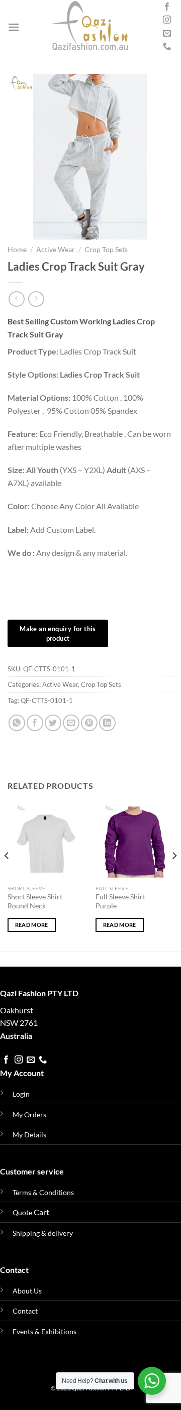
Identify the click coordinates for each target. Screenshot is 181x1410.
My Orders (29, 1114)
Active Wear (55, 250)
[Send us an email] (167, 33)
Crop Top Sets (106, 250)
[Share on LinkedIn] (107, 723)
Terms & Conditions (43, 1192)
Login (21, 1094)
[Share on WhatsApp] (17, 723)
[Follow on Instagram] (167, 20)
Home (17, 250)
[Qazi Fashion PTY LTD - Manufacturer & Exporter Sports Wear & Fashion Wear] (90, 27)
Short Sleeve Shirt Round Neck (35, 901)
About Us (27, 1290)
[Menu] (14, 27)
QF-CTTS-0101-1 (47, 700)
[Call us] (167, 46)
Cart (31, 1212)
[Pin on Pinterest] (89, 723)
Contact (25, 1311)
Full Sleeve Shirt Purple (120, 901)
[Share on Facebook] (35, 723)
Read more (31, 924)
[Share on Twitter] (53, 723)
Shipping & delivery (43, 1233)
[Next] (174, 875)
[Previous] (7, 875)
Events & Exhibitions (44, 1331)
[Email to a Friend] (71, 723)
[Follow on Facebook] (167, 7)
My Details (29, 1134)
